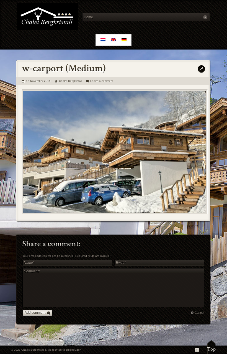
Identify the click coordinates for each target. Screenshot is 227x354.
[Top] (211, 347)
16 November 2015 (38, 80)
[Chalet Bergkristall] (47, 17)
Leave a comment (101, 80)
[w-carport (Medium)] (115, 151)
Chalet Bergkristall (70, 80)
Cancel (199, 312)
